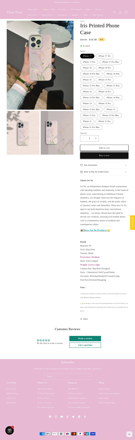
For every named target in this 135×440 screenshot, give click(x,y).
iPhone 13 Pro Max (91, 109)
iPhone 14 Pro (104, 92)
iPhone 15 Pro (104, 80)
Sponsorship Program (77, 403)
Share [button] (85, 319)
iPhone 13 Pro (104, 103)
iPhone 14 (87, 92)
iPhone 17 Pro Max (110, 62)
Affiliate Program (75, 393)
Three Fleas (71, 438)
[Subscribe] (88, 376)
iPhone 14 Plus (113, 98)
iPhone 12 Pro (89, 115)
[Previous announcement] (7, 2)
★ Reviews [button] (132, 222)
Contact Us (11, 398)
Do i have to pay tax (45, 407)
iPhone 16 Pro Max (91, 74)
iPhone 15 (87, 80)
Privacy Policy (43, 398)
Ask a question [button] (85, 345)
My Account (11, 403)
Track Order (12, 389)
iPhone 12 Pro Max (110, 115)
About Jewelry (105, 389)
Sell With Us (73, 389)
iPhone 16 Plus (113, 74)
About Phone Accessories (109, 393)
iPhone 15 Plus (113, 86)
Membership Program (77, 398)
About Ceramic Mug (107, 403)
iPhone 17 (87, 56)
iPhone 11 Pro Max (91, 127)
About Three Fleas (44, 389)
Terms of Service (44, 403)
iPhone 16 (87, 68)
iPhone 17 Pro (89, 62)
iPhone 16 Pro (104, 68)
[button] (62, 9)
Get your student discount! (79, 407)
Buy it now (104, 155)
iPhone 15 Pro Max (91, 86)
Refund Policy (12, 393)
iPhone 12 (111, 109)
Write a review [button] (85, 338)
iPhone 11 (87, 121)
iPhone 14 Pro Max (91, 98)
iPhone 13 (87, 103)
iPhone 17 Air (104, 56)
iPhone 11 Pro (104, 121)
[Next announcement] (127, 2)
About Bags (103, 398)
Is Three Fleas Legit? (46, 393)
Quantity (83, 133)
